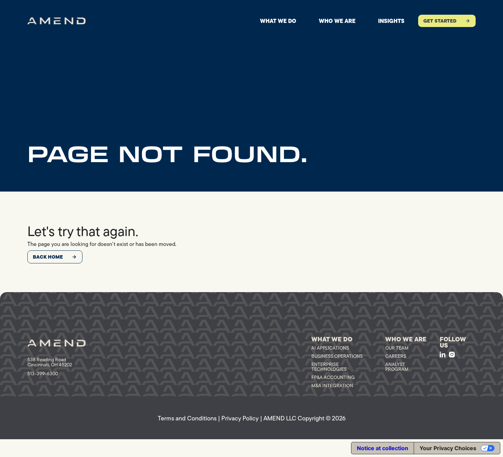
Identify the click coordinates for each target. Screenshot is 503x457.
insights (391, 21)
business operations (337, 356)
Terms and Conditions (187, 418)
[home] (56, 21)
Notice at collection (382, 448)
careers (395, 356)
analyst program (397, 366)
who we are (337, 21)
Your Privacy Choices (448, 448)
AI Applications (330, 347)
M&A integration (332, 385)
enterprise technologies (329, 366)
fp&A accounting (333, 377)
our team (397, 347)
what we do (278, 21)
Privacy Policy (240, 418)
